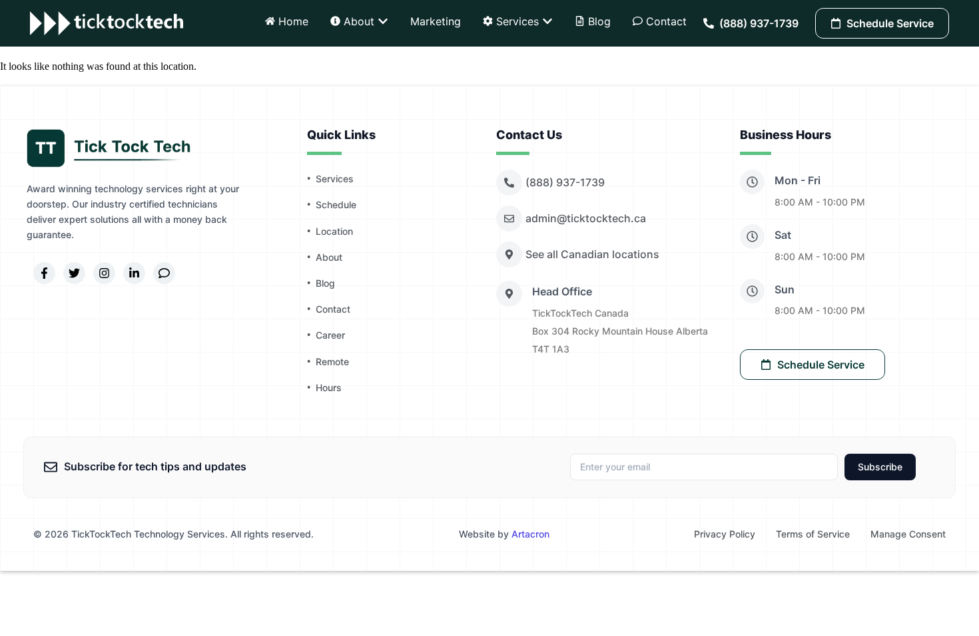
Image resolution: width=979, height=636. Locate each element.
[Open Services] (547, 21)
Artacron (530, 534)
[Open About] (383, 21)
